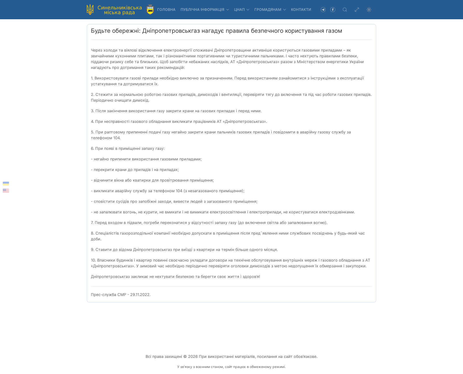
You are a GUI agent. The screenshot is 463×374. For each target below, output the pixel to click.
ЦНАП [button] (239, 9)
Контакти (301, 9)
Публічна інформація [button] (202, 9)
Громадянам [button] (267, 9)
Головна (166, 9)
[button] (344, 9)
